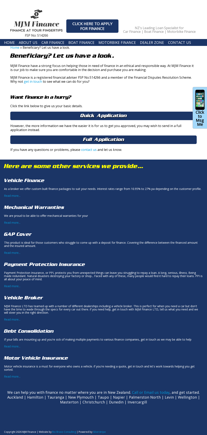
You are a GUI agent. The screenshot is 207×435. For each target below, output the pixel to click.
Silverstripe (99, 432)
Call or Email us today (151, 392)
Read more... (12, 196)
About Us (28, 42)
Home (9, 42)
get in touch (33, 81)
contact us (89, 149)
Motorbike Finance (117, 42)
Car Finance (52, 42)
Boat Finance (81, 42)
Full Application (103, 139)
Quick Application (103, 115)
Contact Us (179, 42)
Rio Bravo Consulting (64, 432)
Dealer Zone (152, 42)
